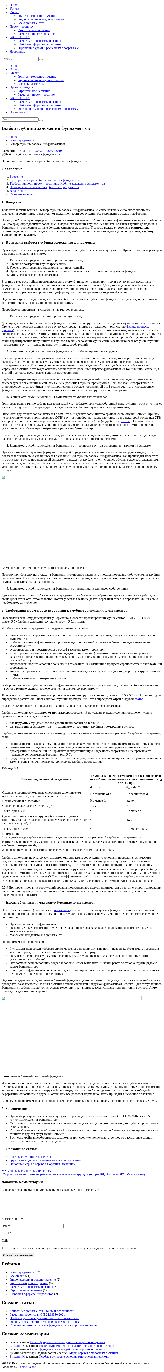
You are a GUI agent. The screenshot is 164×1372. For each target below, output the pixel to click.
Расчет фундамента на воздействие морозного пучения (67, 1342)
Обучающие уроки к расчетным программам (48, 48)
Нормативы (18, 51)
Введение (16, 176)
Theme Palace (27, 1367)
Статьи (14, 12)
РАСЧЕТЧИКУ (20, 37)
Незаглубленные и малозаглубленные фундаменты (44, 187)
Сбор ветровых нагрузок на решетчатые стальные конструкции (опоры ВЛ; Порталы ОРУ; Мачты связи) (73, 1174)
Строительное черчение (34, 30)
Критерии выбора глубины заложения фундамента (44, 180)
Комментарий (12, 1218)
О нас (13, 5)
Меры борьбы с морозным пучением (27, 1170)
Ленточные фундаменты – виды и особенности (42, 1311)
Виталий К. (24, 150)
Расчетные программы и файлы (39, 40)
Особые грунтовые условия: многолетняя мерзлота (44, 1318)
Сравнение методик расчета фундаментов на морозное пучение (53, 1325)
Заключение (18, 190)
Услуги (14, 8)
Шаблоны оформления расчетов (39, 44)
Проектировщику (22, 26)
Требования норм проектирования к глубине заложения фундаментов (57, 183)
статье (139, 699)
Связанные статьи (22, 194)
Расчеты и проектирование (36, 33)
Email (6, 1233)
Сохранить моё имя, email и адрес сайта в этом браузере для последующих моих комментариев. (71, 1248)
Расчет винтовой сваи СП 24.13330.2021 (37, 1314)
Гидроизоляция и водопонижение (41, 19)
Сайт (5, 1240)
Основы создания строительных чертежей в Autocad (45, 1321)
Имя (6, 1225)
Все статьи (17, 1276)
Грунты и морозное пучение (37, 15)
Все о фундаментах (31, 23)
